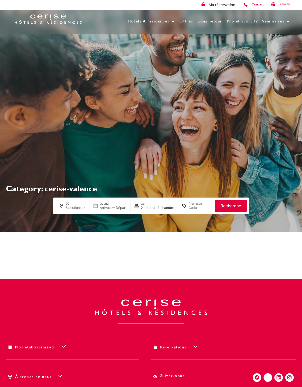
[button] (287, 4)
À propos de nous (33, 377)
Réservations (173, 348)
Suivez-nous (172, 376)
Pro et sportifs (242, 22)
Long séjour (210, 22)
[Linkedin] (278, 377)
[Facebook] (257, 377)
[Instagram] (289, 377)
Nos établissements (35, 348)
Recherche (231, 205)
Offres (186, 22)
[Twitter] (268, 377)
